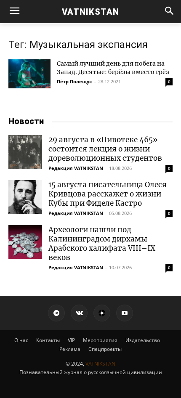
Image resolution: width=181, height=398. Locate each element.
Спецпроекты (105, 349)
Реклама (69, 349)
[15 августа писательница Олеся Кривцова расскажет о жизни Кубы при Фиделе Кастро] (25, 197)
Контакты (48, 340)
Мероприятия (100, 340)
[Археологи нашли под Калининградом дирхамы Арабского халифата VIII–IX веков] (25, 242)
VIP (71, 340)
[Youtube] (124, 313)
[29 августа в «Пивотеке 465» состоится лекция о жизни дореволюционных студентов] (25, 152)
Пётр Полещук (74, 81)
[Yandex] (101, 313)
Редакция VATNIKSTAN (75, 168)
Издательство (142, 340)
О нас (21, 340)
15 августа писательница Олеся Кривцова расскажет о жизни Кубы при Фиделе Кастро (107, 194)
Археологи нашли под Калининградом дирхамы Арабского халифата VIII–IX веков (101, 243)
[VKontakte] (79, 313)
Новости (26, 121)
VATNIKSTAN (100, 363)
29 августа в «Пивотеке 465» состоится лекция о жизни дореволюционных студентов (105, 149)
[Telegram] (56, 313)
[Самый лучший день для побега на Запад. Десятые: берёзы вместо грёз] (29, 73)
